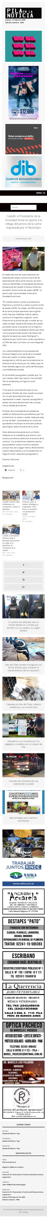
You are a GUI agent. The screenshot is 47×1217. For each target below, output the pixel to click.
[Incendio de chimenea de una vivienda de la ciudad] (23, 776)
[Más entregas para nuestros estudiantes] (23, 812)
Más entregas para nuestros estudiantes (23, 819)
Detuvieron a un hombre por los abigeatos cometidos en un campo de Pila (23, 744)
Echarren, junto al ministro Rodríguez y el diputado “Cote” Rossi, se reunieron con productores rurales (30, 508)
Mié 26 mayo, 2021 (24, 238)
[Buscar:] (24, 207)
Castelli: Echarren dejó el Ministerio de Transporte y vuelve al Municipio (11, 505)
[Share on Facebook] (23, 565)
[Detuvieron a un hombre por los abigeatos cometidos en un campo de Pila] (23, 736)
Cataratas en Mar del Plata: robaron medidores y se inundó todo (23, 706)
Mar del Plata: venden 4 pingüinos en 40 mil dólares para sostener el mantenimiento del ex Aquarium (23, 667)
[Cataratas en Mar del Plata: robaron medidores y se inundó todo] (23, 699)
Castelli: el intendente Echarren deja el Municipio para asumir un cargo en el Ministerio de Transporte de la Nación (11, 543)
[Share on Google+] (23, 587)
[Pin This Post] (23, 580)
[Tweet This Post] (23, 572)
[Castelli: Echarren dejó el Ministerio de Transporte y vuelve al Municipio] (11, 496)
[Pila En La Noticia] (23, 199)
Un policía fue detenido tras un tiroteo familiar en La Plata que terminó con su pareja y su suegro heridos (23, 626)
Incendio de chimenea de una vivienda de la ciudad (23, 782)
